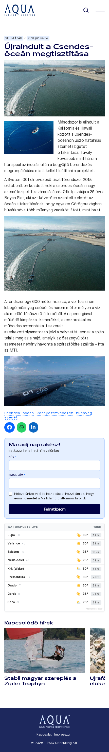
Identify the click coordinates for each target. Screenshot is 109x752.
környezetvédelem (55, 413)
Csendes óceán (19, 413)
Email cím (17, 475)
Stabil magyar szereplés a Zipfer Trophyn (40, 681)
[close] (100, 10)
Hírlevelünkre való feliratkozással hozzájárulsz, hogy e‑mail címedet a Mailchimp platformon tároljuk (54, 496)
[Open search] (86, 10)
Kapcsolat (44, 734)
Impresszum (63, 734)
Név (12, 457)
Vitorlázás (13, 38)
